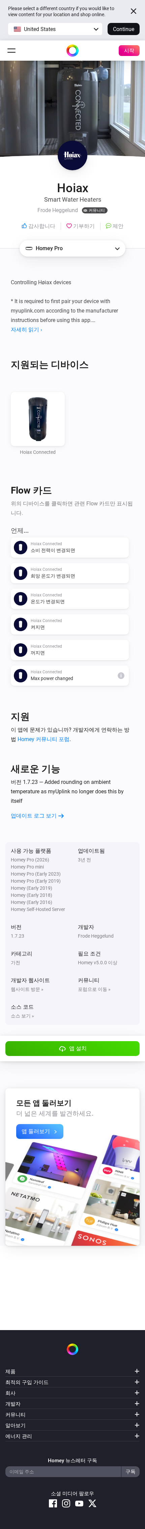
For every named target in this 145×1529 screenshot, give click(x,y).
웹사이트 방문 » (27, 989)
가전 (15, 962)
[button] (55, 29)
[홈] (72, 51)
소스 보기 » (22, 1016)
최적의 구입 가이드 (27, 1382)
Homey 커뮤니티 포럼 (43, 739)
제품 (10, 1372)
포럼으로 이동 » (94, 989)
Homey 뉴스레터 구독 (72, 1461)
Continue (123, 29)
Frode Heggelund (96, 936)
